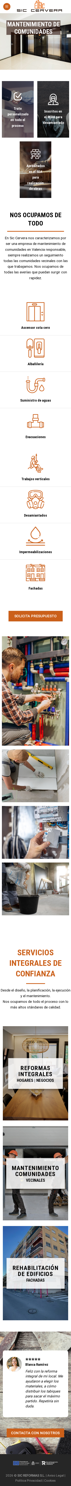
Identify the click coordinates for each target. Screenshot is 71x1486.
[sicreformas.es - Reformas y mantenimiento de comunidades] (39, 6)
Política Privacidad (28, 1480)
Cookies (50, 1480)
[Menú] (6, 6)
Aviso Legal (55, 1475)
